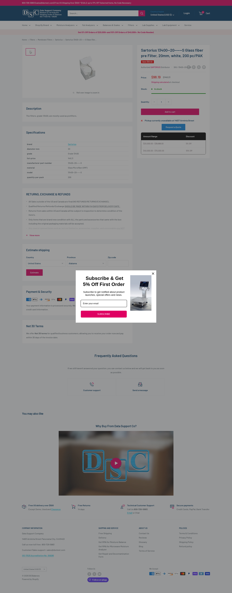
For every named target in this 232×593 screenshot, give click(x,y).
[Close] (153, 273)
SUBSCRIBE (103, 314)
